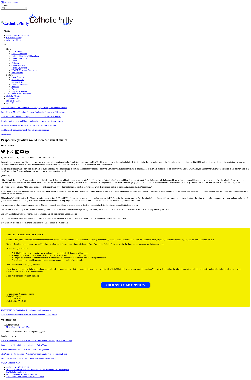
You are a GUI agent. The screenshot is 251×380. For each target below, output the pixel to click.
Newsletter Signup (14, 101)
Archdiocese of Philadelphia (18, 35)
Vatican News (17, 72)
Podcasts (15, 87)
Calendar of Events (19, 65)
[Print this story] (27, 153)
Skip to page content (9, 2)
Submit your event (19, 68)
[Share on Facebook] (8, 153)
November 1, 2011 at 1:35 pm (18, 327)
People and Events (19, 58)
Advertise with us (13, 40)
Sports (14, 61)
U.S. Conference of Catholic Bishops (21, 374)
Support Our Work (14, 98)
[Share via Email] (22, 153)
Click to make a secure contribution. (125, 285)
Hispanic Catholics (19, 91)
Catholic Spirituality (20, 84)
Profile (14, 89)
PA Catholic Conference (16, 372)
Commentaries (17, 82)
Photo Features (18, 77)
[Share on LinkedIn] (17, 153)
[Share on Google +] (12, 153)
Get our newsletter (13, 38)
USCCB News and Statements (24, 70)
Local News (17, 51)
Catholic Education (19, 54)
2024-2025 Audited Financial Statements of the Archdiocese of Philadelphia (37, 369)
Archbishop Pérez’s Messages (18, 94)
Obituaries (16, 63)
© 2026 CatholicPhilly (10, 363)
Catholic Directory (14, 96)
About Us (10, 103)
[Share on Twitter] (3, 153)
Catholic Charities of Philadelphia (25, 56)
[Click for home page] (37, 23)
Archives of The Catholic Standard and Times (25, 377)
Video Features (18, 79)
